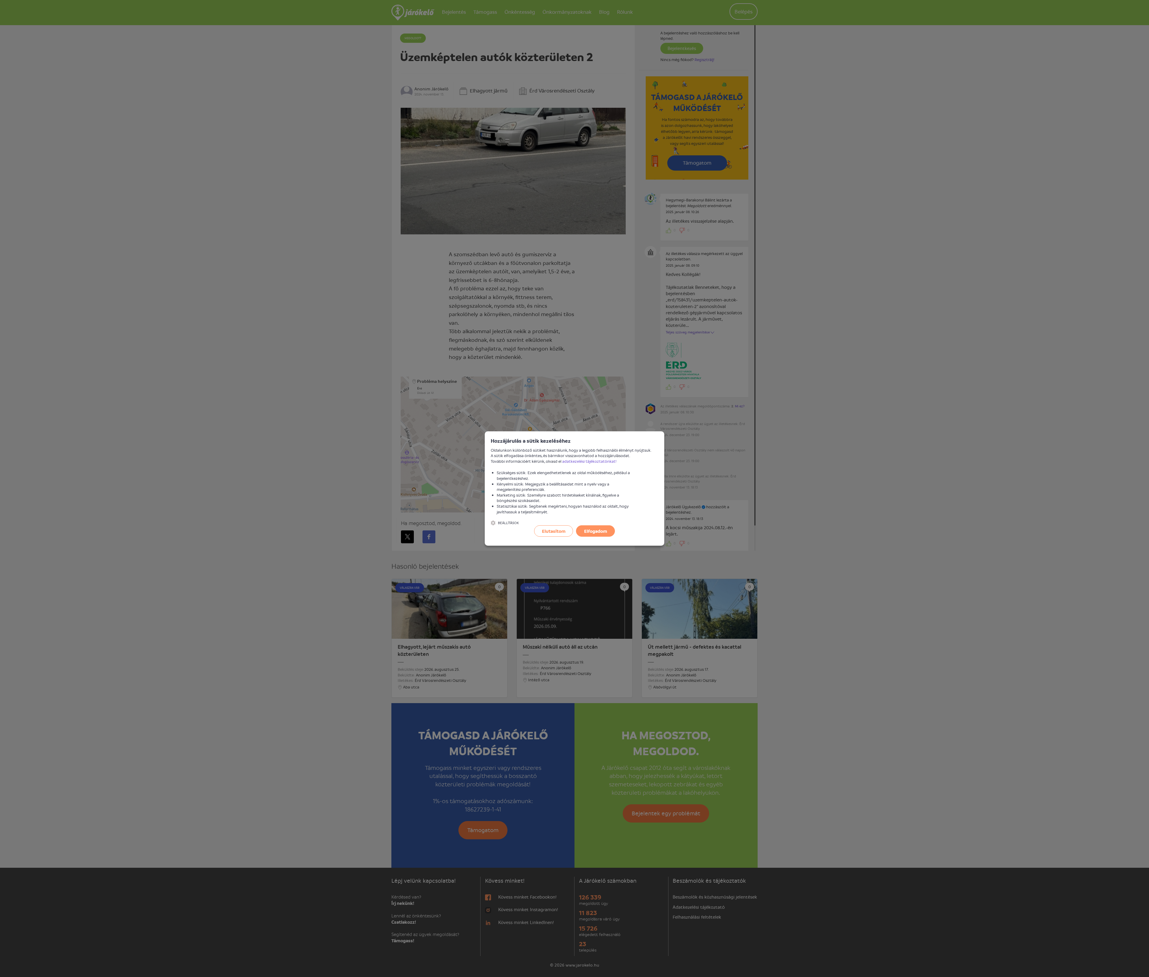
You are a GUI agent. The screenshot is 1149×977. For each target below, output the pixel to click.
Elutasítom (554, 531)
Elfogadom (595, 531)
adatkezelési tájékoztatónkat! (589, 461)
